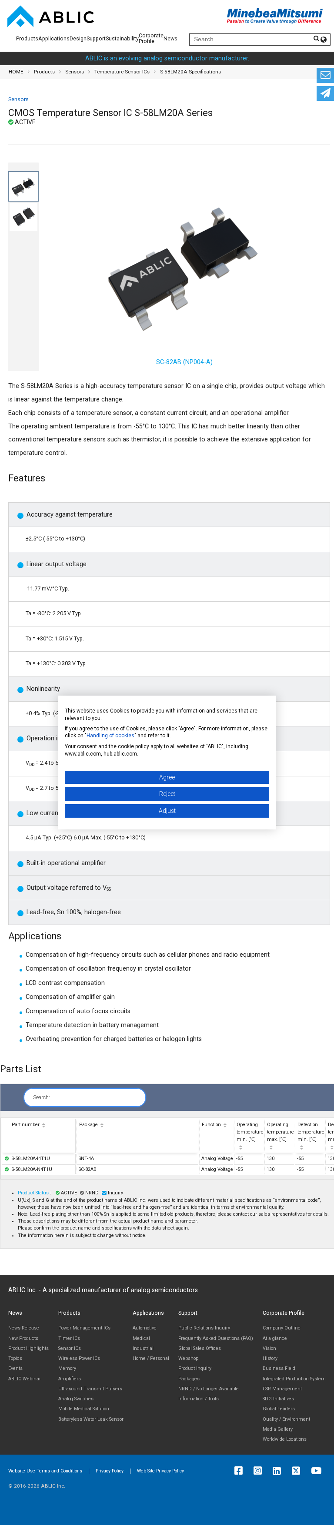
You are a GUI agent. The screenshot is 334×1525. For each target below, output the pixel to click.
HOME (16, 72)
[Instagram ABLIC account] (260, 1471)
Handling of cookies (110, 736)
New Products (23, 1338)
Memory (67, 1368)
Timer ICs (69, 1338)
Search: (41, 1097)
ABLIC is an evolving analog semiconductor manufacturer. (167, 58)
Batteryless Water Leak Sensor (91, 1419)
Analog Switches (76, 1399)
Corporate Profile (151, 38)
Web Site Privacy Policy (160, 1471)
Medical (141, 1338)
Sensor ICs (69, 1348)
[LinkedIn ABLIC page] (279, 1471)
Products (27, 38)
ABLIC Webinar (24, 1379)
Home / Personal (151, 1358)
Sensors (74, 72)
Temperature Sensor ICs (122, 72)
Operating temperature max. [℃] (280, 1132)
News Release (23, 1328)
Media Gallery (278, 1429)
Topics (15, 1358)
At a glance (275, 1338)
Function (211, 1124)
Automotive (145, 1328)
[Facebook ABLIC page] (240, 1471)
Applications (54, 38)
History (270, 1358)
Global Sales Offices (199, 1348)
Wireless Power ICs (79, 1358)
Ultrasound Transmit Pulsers (90, 1389)
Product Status (34, 1193)
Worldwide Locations (285, 1439)
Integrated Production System (294, 1379)
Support (96, 38)
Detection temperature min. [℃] (310, 1132)
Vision (269, 1348)
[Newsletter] (325, 93)
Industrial (143, 1348)
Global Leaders (279, 1409)
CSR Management (282, 1389)
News (170, 38)
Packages (189, 1379)
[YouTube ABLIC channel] (318, 1471)
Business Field (279, 1368)
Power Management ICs (84, 1328)
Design (78, 38)
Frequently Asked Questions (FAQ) (215, 1338)
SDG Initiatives (278, 1399)
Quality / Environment (286, 1419)
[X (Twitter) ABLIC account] (298, 1471)
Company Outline (282, 1328)
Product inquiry (194, 1368)
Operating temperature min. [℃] (250, 1132)
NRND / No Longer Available (208, 1389)
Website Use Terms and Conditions (45, 1471)
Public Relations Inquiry (204, 1328)
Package (88, 1124)
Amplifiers (69, 1379)
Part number (26, 1124)
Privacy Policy (110, 1471)
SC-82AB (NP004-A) (184, 362)
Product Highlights (28, 1348)
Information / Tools (198, 1399)
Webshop (188, 1358)
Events (15, 1368)
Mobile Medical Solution (83, 1409)
